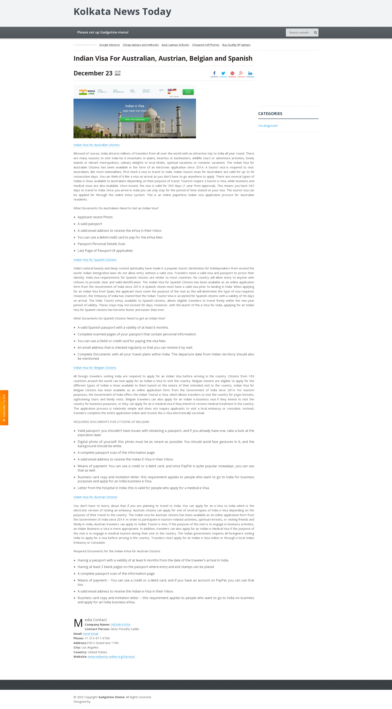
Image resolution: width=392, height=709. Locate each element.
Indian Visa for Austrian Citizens (95, 497)
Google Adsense (109, 45)
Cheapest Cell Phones (205, 45)
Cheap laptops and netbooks (141, 45)
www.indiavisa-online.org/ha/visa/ (111, 656)
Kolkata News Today (122, 11)
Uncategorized (267, 126)
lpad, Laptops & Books (175, 45)
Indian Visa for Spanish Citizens (95, 260)
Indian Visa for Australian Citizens (97, 145)
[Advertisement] (289, 80)
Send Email (90, 634)
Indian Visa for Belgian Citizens (95, 367)
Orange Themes (103, 701)
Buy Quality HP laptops (236, 45)
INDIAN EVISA (120, 624)
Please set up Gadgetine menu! (102, 32)
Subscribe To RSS (4, 406)
